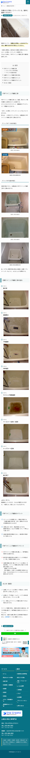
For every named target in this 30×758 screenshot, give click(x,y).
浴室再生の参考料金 (22, 673)
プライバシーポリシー (22, 701)
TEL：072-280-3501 (8, 733)
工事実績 (7, 617)
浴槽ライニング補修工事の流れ (12, 75)
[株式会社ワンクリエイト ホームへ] (12, 713)
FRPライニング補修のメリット (12, 78)
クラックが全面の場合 (11, 72)
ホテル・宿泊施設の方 (8, 700)
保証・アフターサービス (22, 681)
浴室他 (4, 696)
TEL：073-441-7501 (7, 725)
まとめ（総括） (8, 83)
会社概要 (19, 697)
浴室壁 (4, 688)
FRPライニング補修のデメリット (12, 80)
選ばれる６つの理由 (8, 677)
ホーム (4, 673)
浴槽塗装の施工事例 (8, 15)
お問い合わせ (20, 705)
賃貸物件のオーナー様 (8, 705)
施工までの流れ (21, 677)
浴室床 (4, 692)
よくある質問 (20, 686)
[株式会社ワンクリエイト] (6, 2)
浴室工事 (5, 681)
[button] (15, 633)
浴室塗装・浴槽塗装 (8, 685)
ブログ (18, 693)
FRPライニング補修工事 (10, 68)
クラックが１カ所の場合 (12, 70)
